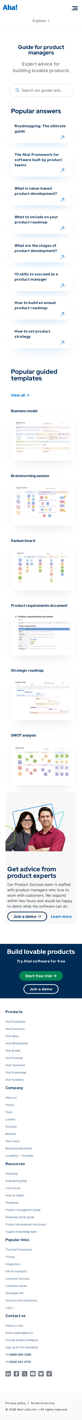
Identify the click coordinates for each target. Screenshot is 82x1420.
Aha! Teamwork (15, 1065)
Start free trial (38, 976)
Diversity (11, 1126)
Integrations (12, 1264)
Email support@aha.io (19, 1332)
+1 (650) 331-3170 (18, 1362)
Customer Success (17, 1278)
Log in (9, 1307)
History (10, 1105)
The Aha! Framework (18, 1249)
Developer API (14, 1293)
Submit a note (14, 1325)
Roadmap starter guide (19, 1217)
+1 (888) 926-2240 (18, 1354)
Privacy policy (15, 1403)
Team (9, 1112)
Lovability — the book (19, 1155)
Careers (10, 1119)
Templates (12, 1202)
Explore (40, 20)
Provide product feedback (21, 1340)
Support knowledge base (21, 1231)
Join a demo (25, 916)
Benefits (10, 1134)
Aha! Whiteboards (16, 1043)
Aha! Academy (14, 1079)
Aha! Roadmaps (15, 1021)
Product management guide (23, 1210)
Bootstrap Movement (18, 1148)
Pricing (9, 1256)
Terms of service (43, 1403)
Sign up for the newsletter (21, 1347)
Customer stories (16, 1286)
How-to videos (14, 1195)
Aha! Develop (14, 1058)
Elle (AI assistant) (16, 1271)
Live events (12, 1188)
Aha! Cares (12, 1141)
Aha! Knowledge (15, 1072)
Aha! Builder (13, 1050)
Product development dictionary (25, 1224)
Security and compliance (21, 1300)
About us (11, 1097)
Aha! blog (11, 1173)
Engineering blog (16, 1181)
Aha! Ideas (12, 1036)
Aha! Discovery (15, 1029)
